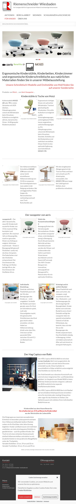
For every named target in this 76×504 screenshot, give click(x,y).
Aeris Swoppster (27, 92)
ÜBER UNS (22, 18)
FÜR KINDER (10, 18)
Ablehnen (37, 497)
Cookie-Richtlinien (25, 490)
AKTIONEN (9, 15)
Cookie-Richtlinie (31, 501)
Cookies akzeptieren (25, 497)
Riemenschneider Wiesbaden (34, 4)
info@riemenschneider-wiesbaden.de (17, 467)
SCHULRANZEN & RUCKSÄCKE (57, 15)
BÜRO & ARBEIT (23, 15)
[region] (38, 45)
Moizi (15, 92)
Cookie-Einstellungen (8, 488)
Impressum (46, 501)
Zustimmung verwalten (50, 497)
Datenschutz (39, 501)
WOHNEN (37, 15)
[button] (57, 477)
